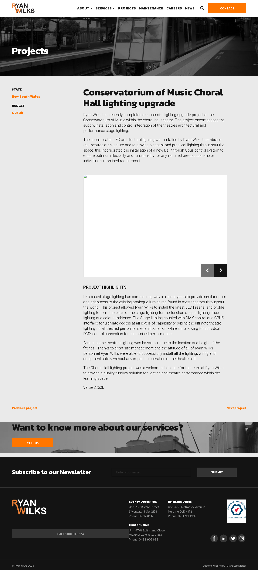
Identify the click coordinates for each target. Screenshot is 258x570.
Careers (174, 8)
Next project (236, 408)
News (190, 8)
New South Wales (26, 96)
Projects (127, 8)
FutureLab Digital (236, 566)
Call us (33, 443)
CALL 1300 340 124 (70, 534)
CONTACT (227, 8)
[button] (207, 270)
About (83, 8)
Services (104, 8)
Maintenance (151, 8)
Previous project (25, 408)
